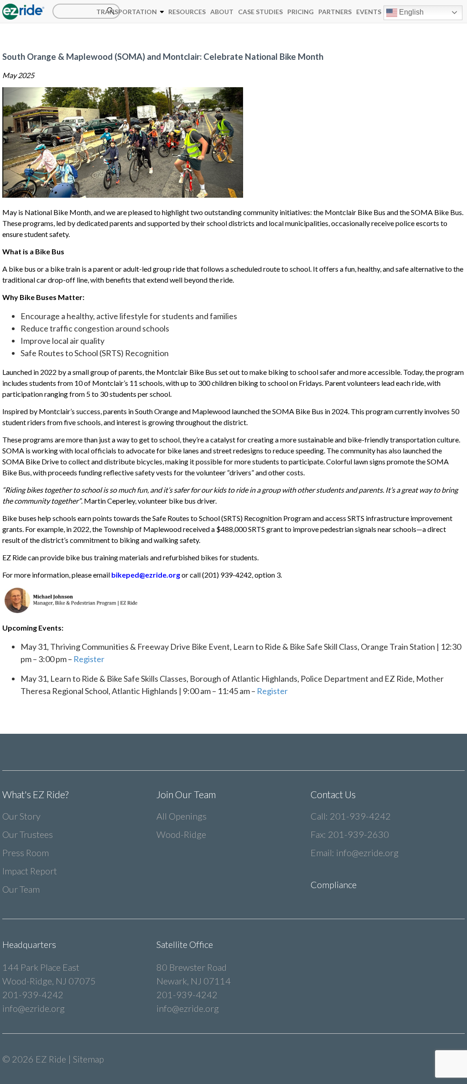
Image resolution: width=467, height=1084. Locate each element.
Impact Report (29, 870)
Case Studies (260, 12)
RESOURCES (187, 12)
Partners (335, 12)
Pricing (300, 12)
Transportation (126, 12)
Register (88, 659)
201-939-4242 (360, 815)
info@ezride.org (367, 852)
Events (368, 12)
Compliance (334, 884)
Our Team (21, 889)
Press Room (25, 852)
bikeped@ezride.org (145, 574)
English (410, 12)
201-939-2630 (358, 834)
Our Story (21, 815)
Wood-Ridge (181, 834)
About (222, 12)
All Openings (181, 815)
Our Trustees (27, 834)
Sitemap (88, 1058)
